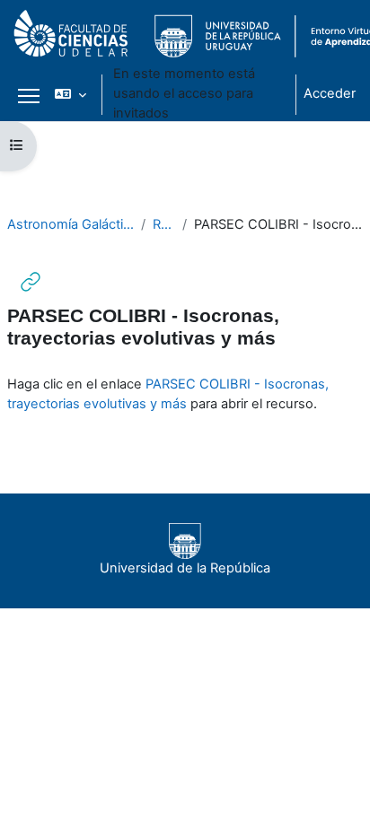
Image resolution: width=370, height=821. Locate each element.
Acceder (330, 93)
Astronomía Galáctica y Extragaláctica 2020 (70, 224)
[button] (70, 94)
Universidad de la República (185, 568)
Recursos (163, 224)
